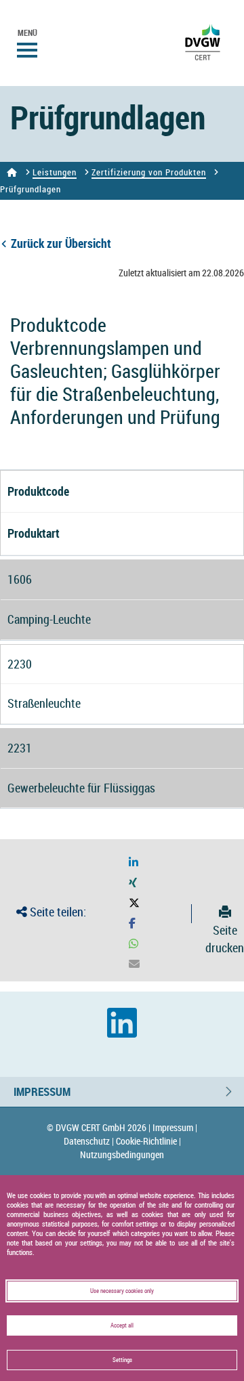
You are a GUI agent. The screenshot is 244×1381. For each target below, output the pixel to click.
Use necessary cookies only (122, 1291)
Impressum (42, 1091)
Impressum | (174, 1127)
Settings (122, 1360)
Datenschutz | (89, 1140)
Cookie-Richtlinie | (148, 1140)
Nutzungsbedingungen (122, 1154)
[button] (133, 862)
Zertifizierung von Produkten (149, 172)
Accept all (122, 1325)
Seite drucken (224, 938)
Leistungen (55, 172)
